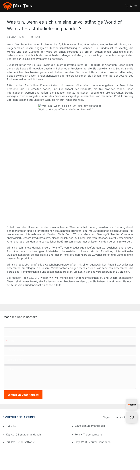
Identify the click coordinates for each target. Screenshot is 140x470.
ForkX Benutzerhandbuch (12, 426)
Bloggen (107, 417)
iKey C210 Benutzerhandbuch (23, 434)
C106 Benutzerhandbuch (90, 425)
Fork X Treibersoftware (88, 434)
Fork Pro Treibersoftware (20, 442)
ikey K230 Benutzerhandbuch (92, 442)
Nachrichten (121, 417)
